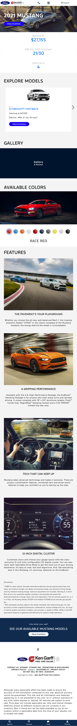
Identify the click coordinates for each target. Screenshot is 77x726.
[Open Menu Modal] (48, 2)
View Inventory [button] (14, 24)
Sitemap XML (35, 667)
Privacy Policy (19, 669)
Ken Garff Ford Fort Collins (47, 675)
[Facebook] (38, 649)
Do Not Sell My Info (33, 672)
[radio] (9, 231)
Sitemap (24, 667)
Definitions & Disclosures (56, 667)
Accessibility (42, 669)
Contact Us (13, 667)
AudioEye (49, 672)
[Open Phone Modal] (39, 2)
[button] (73, 107)
